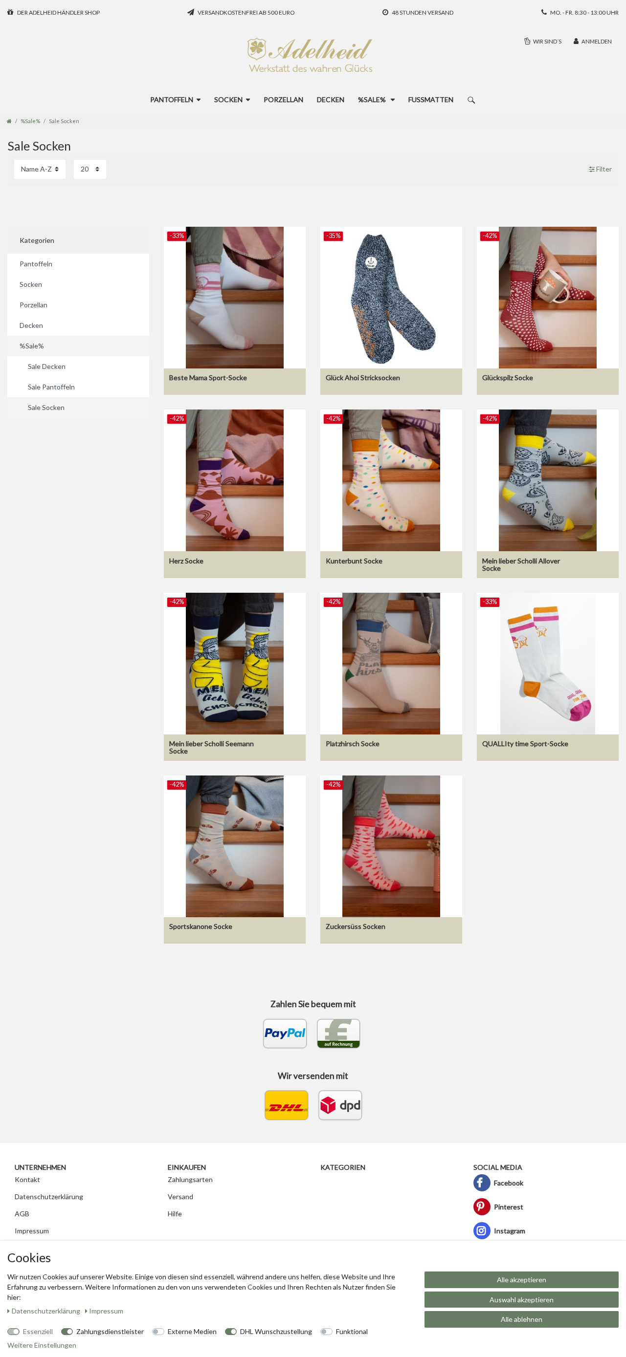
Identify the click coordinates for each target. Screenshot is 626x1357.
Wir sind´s (546, 41)
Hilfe (175, 1213)
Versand (180, 1196)
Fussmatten (430, 99)
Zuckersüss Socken (355, 926)
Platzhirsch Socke (353, 744)
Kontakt (27, 1179)
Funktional (352, 1331)
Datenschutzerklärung (49, 1196)
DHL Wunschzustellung (276, 1331)
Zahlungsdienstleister (110, 1331)
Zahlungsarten (190, 1179)
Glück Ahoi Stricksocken (363, 378)
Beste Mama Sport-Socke (208, 378)
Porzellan (283, 99)
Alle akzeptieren (521, 1279)
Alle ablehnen (521, 1319)
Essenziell (38, 1331)
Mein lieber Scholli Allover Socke (521, 564)
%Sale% (372, 99)
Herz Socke (186, 561)
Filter (603, 169)
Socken (228, 99)
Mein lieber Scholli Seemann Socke (211, 747)
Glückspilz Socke (507, 378)
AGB (22, 1213)
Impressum (32, 1231)
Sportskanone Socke (200, 926)
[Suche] (471, 99)
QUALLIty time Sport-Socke (525, 744)
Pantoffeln (171, 99)
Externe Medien (192, 1331)
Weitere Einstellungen (41, 1345)
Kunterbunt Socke (354, 561)
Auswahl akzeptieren (522, 1299)
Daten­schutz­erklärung (47, 1311)
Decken (330, 99)
